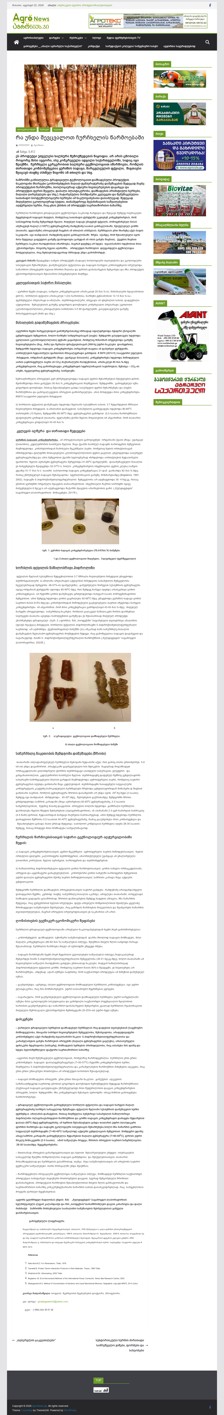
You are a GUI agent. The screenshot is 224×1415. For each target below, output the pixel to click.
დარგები (54, 38)
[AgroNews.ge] (16, 42)
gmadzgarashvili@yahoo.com (53, 1301)
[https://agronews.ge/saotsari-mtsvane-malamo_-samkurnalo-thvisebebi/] (179, 270)
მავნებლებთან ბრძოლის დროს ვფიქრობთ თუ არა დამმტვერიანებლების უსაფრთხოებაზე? (89, 7)
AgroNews (39, 145)
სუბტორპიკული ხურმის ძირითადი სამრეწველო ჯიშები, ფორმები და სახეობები (120, 1345)
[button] (62, 38)
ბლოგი (96, 38)
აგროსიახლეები (33, 38)
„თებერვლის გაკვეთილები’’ (36, 1340)
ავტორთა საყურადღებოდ (179, 46)
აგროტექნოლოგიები (26, 129)
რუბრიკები (76, 38)
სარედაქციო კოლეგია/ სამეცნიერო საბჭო (132, 46)
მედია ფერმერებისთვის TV (123, 38)
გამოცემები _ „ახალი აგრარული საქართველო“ (52, 46)
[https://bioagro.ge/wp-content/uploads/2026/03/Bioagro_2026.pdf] (179, 72)
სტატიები (57, 129)
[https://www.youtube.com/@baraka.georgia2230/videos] (179, 105)
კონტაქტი (94, 46)
